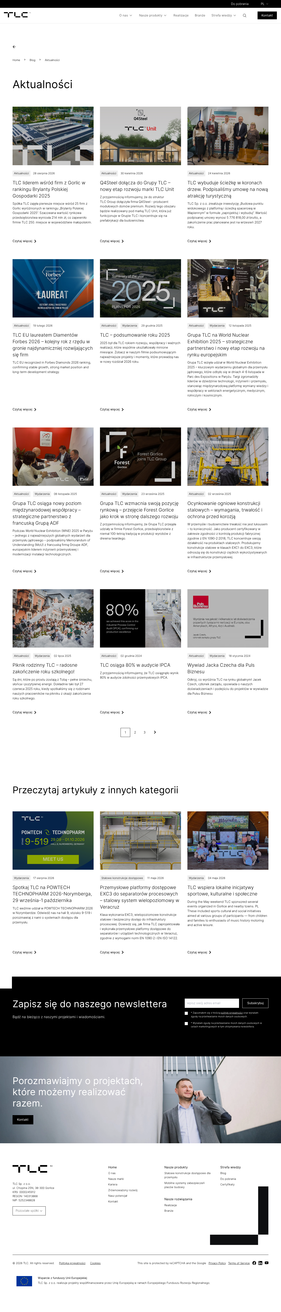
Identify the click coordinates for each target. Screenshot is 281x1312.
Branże (200, 15)
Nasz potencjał (117, 1195)
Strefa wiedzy (221, 15)
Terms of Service (239, 1263)
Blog (32, 60)
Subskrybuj (255, 1003)
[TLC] (17, 15)
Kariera (112, 1184)
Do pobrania (239, 4)
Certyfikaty (227, 1184)
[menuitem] (264, 4)
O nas (123, 15)
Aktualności (21, 173)
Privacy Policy (217, 1263)
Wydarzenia (129, 325)
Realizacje (181, 15)
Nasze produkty (150, 15)
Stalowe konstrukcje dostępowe (122, 878)
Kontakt (267, 15)
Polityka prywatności (72, 1263)
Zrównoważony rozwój (122, 1190)
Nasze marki (116, 1178)
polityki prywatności (232, 1012)
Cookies (95, 1263)
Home (16, 60)
